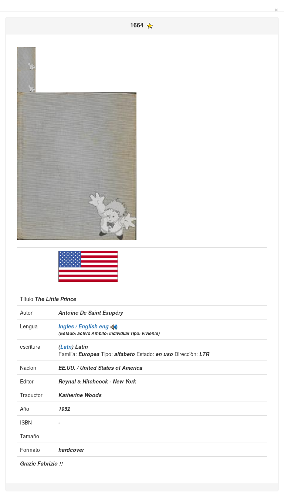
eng (104, 326)
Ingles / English (78, 326)
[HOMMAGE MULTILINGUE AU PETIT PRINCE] (114, 326)
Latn (66, 346)
